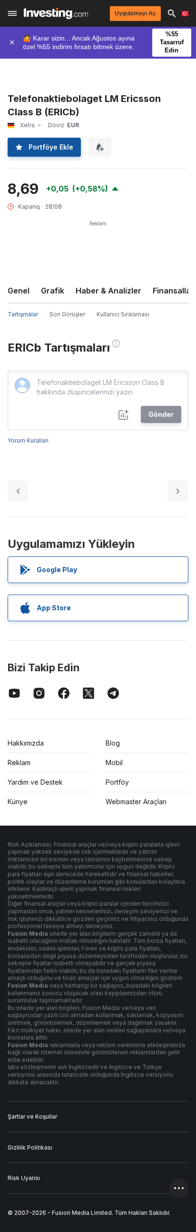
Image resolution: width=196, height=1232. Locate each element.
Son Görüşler (67, 314)
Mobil (114, 762)
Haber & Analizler (108, 290)
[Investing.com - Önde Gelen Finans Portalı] (56, 13)
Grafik (52, 290)
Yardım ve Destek (35, 782)
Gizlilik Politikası (30, 1147)
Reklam (19, 762)
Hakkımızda (26, 743)
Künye (18, 802)
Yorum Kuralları (28, 440)
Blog (113, 743)
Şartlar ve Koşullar (32, 1116)
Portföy (117, 782)
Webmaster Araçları (136, 802)
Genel (18, 290)
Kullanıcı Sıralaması (123, 314)
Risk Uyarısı (24, 1178)
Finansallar (173, 290)
